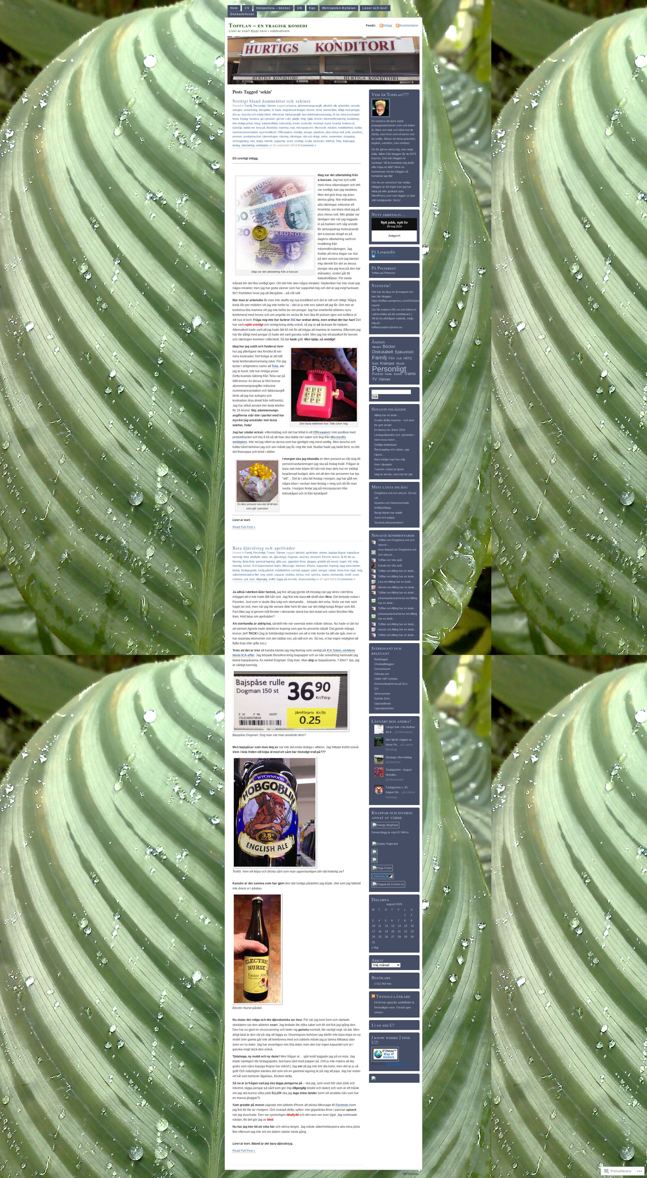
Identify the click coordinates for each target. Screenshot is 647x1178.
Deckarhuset (382, 668)
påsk (314, 570)
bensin (311, 109)
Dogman (293, 556)
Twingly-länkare (393, 996)
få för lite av (348, 556)
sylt (246, 579)
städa (259, 141)
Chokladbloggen (384, 664)
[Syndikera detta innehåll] (373, 996)
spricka (315, 574)
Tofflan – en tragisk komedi (268, 25)
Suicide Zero (382, 698)
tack (252, 579)
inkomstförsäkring (335, 118)
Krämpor (387, 363)
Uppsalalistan (382, 703)
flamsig (237, 561)
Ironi (375, 363)
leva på (260, 127)
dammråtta (329, 109)
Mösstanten (406, 732)
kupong (333, 565)
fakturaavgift (293, 114)
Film (391, 358)
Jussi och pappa (384, 517)
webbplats (262, 145)
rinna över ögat (346, 570)
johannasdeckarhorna (391, 598)
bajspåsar (353, 552)
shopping (349, 136)
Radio (388, 373)
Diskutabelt (382, 351)
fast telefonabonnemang (316, 114)
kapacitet (322, 565)
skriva (300, 574)
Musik (400, 363)
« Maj (375, 947)
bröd (319, 109)
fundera (254, 118)
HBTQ (407, 358)
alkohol (327, 105)
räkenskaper (270, 136)
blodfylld (255, 556)
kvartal (336, 123)
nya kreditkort (267, 132)
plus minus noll (335, 132)
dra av (236, 114)
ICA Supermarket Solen (266, 565)
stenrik (268, 141)
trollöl (272, 579)
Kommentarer (409, 25)
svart (290, 141)
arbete (323, 552)
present (237, 136)
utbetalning (248, 145)
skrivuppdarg (241, 141)
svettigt (298, 141)
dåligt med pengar (348, 109)
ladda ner (249, 127)
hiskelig (237, 565)
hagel (343, 561)
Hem (234, 8)
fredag (244, 118)
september (335, 136)
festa (236, 118)
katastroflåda (270, 123)
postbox (357, 132)
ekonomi (315, 556)
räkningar (295, 136)
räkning (283, 136)
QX (376, 688)
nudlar (358, 127)
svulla (308, 141)
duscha (304, 556)
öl (273, 109)
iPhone (311, 565)
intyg (257, 123)
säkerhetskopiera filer (246, 574)
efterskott (278, 114)
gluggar (311, 561)
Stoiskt (398, 373)
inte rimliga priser (243, 123)
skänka (289, 574)
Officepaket (285, 132)
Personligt (259, 105)
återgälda (264, 109)
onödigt (297, 132)
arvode (355, 105)
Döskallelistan (242, 14)
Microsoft (320, 127)
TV (374, 379)
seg (262, 574)
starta (325, 574)
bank (278, 109)
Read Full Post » (244, 527)
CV (247, 8)
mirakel (332, 127)
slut (252, 141)
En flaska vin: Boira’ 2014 (389, 429)
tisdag (236, 145)
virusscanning (306, 579)
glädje (295, 118)
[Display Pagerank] (385, 843)
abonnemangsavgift (310, 105)
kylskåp (237, 127)
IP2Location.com (397, 1064)
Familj (248, 105)
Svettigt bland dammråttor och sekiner (272, 101)
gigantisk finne (297, 561)
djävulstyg (280, 556)
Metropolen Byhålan (339, 8)
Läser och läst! (375, 8)
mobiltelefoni (345, 127)
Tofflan (382, 539)
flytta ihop (248, 561)
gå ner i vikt (283, 118)
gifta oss (281, 561)
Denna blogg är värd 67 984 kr (390, 832)
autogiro (237, 109)
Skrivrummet (382, 693)
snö (307, 574)
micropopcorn (304, 127)
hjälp (310, 118)
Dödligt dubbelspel (385, 444)
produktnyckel (252, 136)
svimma (237, 579)
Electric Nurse (330, 556)
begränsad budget (294, 109)
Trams (271, 552)
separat (279, 574)
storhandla (336, 574)
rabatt (332, 570)
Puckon (377, 374)
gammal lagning (265, 561)
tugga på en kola (286, 579)
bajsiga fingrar (337, 552)
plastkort (319, 132)
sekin (324, 136)
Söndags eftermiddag (399, 757)
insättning (353, 118)
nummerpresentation (245, 132)
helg (303, 118)
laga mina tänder (350, 565)
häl (349, 561)
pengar (308, 132)
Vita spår (396, 559)
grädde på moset (327, 561)
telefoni (330, 141)
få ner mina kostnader (346, 114)
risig (359, 570)
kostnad (318, 123)
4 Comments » (346, 579)
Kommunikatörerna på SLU (390, 683)
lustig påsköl (265, 570)
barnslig (237, 556)
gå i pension (267, 118)
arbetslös (344, 105)
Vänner (271, 105)
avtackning (250, 109)
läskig (236, 570)
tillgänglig (261, 579)
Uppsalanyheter (384, 708)
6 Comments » (307, 145)
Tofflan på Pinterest (383, 272)
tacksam (318, 141)
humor (247, 565)
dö (270, 556)
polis (348, 132)
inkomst (300, 565)
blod (246, 556)
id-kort (318, 118)
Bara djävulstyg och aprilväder (264, 548)
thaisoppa (349, 141)
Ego (312, 8)
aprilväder (312, 552)
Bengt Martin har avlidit (388, 512)
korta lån (306, 123)
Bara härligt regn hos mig (389, 459)
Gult (399, 358)
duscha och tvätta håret (256, 114)
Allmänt (376, 346)
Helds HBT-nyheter (386, 678)
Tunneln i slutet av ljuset (389, 469)
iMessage (288, 565)
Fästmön (342, 1105)
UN (299, 8)
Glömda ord (381, 673)
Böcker (389, 346)
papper (305, 570)
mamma (284, 127)
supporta (279, 141)
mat (292, 127)
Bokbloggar (381, 659)
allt (335, 105)
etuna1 (382, 629)
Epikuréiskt (404, 352)
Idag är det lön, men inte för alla (393, 474)
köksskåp (285, 123)
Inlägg (387, 25)
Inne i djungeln (383, 464)
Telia (338, 141)
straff (348, 574)
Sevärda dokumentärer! (388, 522)
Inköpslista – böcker (273, 8)
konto (296, 123)
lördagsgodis (249, 570)
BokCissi (394, 762)
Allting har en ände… (387, 415)
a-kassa (291, 105)
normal (295, 570)
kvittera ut (348, 123)
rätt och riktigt (311, 136)
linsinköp (272, 127)
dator (265, 556)
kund (328, 123)
